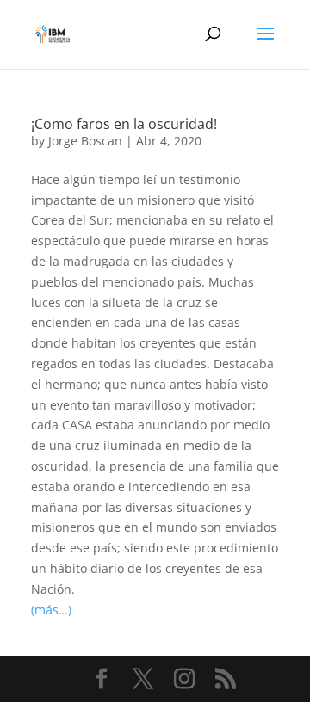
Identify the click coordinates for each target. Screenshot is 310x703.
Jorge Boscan (85, 141)
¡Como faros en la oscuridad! (124, 123)
